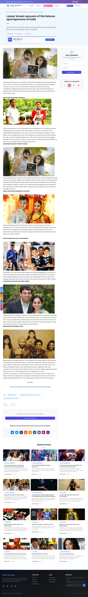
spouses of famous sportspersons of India (30, 394)
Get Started (75, 1)
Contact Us (34, 581)
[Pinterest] (78, 85)
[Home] (7, 12)
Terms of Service (53, 579)
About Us (34, 577)
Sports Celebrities (12, 11)
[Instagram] (69, 85)
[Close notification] (80, 2)
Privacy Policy (52, 577)
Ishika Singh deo (17, 39)
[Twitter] (74, 85)
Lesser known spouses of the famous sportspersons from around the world (30, 386)
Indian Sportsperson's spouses (12, 398)
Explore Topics (35, 583)
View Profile (50, 39)
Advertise (34, 579)
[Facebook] (64, 85)
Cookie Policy (52, 581)
